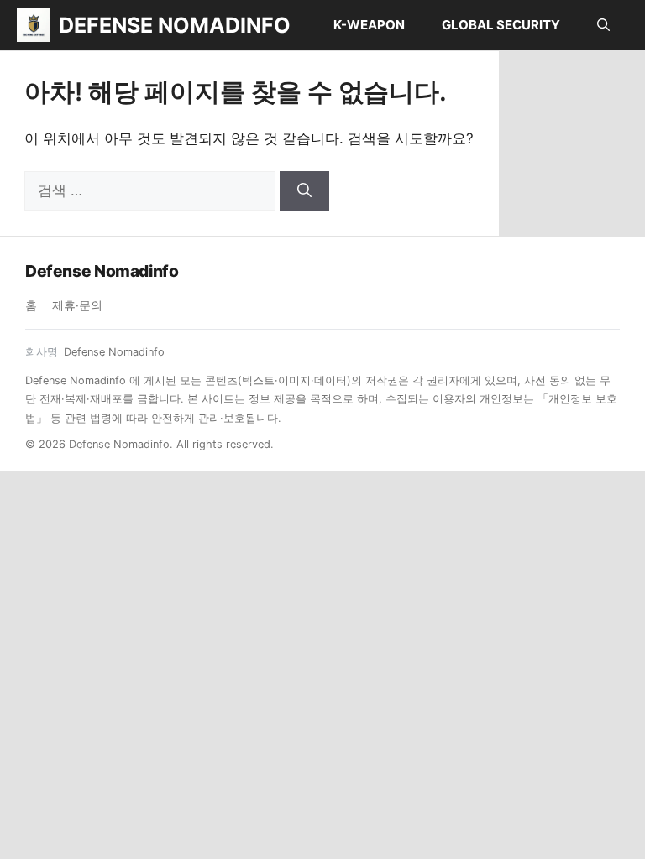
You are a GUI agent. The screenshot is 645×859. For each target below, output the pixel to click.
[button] (603, 25)
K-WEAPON (369, 25)
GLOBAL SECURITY (501, 25)
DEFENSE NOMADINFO (175, 25)
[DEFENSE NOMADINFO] (33, 25)
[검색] (304, 191)
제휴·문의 (77, 305)
